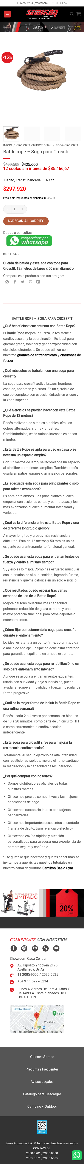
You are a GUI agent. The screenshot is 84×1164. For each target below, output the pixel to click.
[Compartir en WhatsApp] (7, 282)
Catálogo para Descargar (42, 1094)
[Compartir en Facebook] (15, 282)
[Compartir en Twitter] (22, 282)
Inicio (7, 145)
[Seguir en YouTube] (56, 948)
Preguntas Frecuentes (42, 1069)
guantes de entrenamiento (37, 355)
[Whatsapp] (77, 1155)
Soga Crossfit (67, 145)
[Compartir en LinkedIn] (38, 282)
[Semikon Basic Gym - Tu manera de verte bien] (42, 14)
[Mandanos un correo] (61, 3)
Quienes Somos (42, 1057)
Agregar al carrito (26, 221)
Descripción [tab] (12, 307)
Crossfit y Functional (33, 145)
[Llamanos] (65, 3)
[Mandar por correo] (30, 282)
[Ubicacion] (37, 1019)
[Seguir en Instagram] (57, 3)
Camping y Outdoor (42, 1106)
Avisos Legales (42, 1082)
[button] (7, 14)
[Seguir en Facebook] (53, 3)
